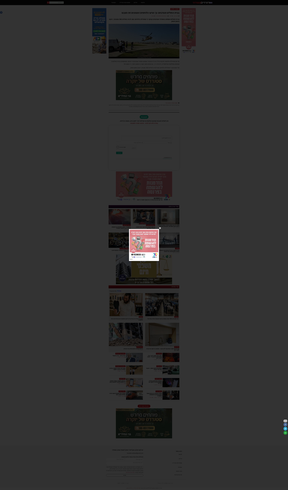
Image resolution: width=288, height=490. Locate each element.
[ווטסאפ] (285, 433)
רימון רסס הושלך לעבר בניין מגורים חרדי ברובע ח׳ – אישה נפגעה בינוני (154, 357)
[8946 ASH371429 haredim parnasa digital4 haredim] (189, 53)
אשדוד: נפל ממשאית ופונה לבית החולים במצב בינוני (117, 394)
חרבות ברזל (168, 103)
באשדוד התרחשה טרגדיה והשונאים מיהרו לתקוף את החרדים (155, 382)
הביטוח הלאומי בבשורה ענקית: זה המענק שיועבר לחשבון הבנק (117, 381)
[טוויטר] (285, 429)
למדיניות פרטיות (137, 488)
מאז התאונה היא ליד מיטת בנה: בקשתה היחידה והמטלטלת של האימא (169, 251)
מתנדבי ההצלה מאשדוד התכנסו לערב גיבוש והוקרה (121, 251)
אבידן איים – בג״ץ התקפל (119, 355)
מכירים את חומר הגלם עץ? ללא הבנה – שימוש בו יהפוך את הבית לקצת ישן (162, 349)
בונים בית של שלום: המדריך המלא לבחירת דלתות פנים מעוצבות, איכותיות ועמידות (168, 225)
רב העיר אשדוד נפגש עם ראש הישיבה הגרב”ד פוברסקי (145, 227)
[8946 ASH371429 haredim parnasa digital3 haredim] (144, 201)
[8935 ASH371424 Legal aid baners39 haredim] (144, 283)
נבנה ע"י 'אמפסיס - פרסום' (123, 483)
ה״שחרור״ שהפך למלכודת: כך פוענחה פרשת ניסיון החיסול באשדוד (121, 227)
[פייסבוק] (285, 424)
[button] (1, 12)
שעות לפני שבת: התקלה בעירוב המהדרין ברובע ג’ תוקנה (117, 368)
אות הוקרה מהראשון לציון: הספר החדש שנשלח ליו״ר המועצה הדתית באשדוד (145, 251)
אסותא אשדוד (174, 103)
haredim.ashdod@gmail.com (135, 453)
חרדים (135, 2)
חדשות (143, 2)
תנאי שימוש (179, 471)
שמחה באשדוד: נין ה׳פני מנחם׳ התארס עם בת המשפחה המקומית (154, 395)
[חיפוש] (48, 2)
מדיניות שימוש (129, 488)
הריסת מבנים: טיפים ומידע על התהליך (133, 349)
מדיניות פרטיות (178, 475)
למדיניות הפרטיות (130, 472)
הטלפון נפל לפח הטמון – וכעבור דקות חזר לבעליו (154, 368)
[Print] (144, 100)
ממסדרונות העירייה (125, 2)
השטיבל (113, 2)
